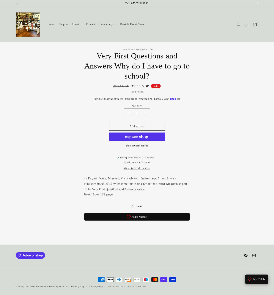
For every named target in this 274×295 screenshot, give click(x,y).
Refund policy (78, 286)
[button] (63, 24)
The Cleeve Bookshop (35, 286)
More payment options (137, 146)
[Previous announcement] (17, 3)
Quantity (137, 105)
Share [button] (139, 206)
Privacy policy (96, 286)
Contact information (137, 286)
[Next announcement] (257, 3)
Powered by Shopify (57, 286)
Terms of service (115, 286)
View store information (137, 168)
